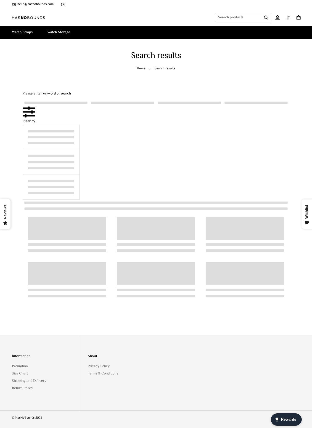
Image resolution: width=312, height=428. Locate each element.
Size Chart (20, 374)
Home (141, 68)
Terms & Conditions (103, 374)
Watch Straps (22, 32)
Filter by (29, 121)
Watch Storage (58, 32)
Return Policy (22, 388)
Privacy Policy (99, 366)
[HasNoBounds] (28, 18)
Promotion (20, 366)
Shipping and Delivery (29, 381)
